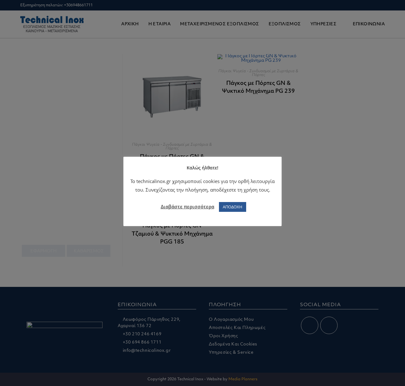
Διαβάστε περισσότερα (187, 206)
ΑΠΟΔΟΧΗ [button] (232, 207)
